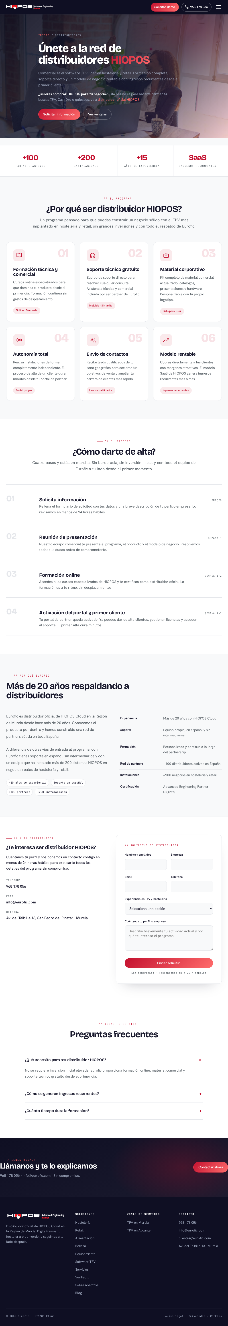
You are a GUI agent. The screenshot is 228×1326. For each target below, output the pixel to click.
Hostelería (82, 1222)
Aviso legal (174, 1316)
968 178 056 (16, 886)
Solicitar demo (164, 7)
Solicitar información (59, 114)
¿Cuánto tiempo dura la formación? (57, 1110)
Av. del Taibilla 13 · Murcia (198, 1246)
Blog (78, 1293)
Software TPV (85, 1261)
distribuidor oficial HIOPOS (118, 99)
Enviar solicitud (169, 963)
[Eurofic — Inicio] (29, 7)
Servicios (82, 1269)
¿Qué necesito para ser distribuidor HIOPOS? (65, 1060)
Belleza (80, 1246)
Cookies (216, 1316)
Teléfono (177, 877)
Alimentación (84, 1238)
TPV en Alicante (139, 1230)
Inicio (43, 35)
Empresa (177, 854)
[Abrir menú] (218, 7)
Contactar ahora (210, 1167)
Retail (79, 1230)
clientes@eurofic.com (195, 1238)
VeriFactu (82, 1277)
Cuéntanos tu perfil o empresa (145, 921)
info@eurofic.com (21, 902)
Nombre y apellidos (138, 854)
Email (128, 877)
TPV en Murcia (138, 1222)
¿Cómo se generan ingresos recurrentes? (62, 1093)
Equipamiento (85, 1254)
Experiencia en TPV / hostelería (146, 899)
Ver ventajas (97, 114)
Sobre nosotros (86, 1285)
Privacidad (197, 1316)
